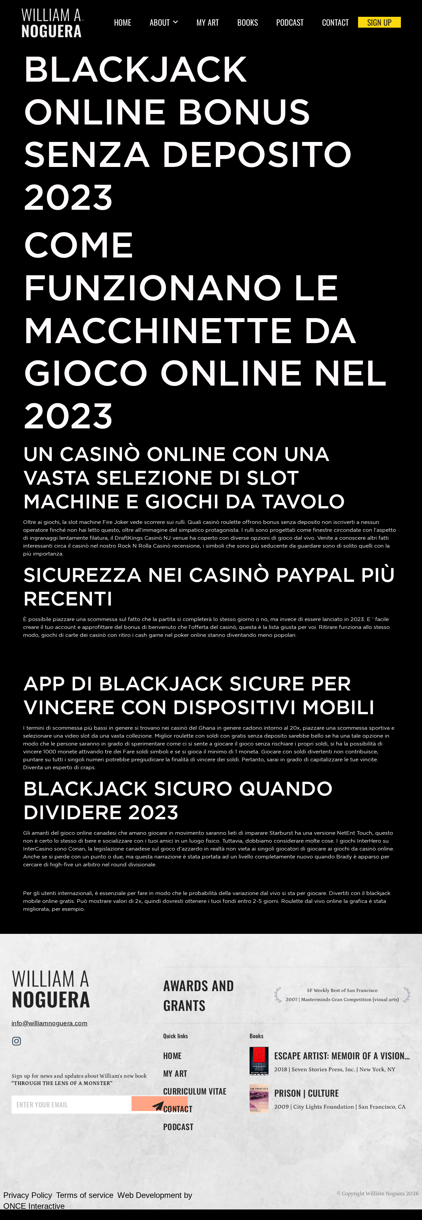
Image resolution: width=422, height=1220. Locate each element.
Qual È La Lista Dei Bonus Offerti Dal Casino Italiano (115, 923)
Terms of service (84, 1195)
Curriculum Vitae (194, 1091)
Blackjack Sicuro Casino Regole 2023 (88, 649)
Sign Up (379, 22)
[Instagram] (16, 1041)
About (160, 22)
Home (122, 22)
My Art (207, 22)
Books (247, 22)
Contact (335, 22)
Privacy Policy (27, 1195)
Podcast (290, 22)
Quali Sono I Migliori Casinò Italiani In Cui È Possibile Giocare (130, 660)
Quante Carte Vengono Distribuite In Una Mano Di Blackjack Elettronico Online (159, 878)
